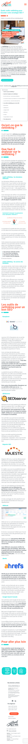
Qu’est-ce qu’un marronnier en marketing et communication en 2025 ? (13, 696)
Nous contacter (12, 731)
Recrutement (14, 713)
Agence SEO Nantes (12, 706)
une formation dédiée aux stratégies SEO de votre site (13, 654)
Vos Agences (11, 703)
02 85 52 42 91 (12, 729)
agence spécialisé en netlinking (14, 170)
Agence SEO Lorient (12, 709)
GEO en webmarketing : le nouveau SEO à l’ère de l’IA (14, 686)
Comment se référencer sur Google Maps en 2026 (14, 692)
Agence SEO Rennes (12, 708)
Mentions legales (12, 718)
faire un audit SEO (16, 162)
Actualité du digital (7, 85)
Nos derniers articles (14, 683)
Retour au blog (14, 671)
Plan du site (10, 716)
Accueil (1, 85)
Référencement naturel (7, 80)
